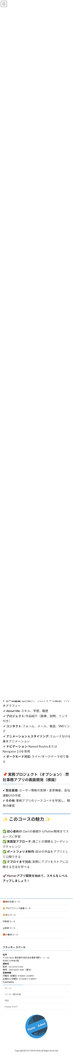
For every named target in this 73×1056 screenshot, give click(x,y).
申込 (7, 1000)
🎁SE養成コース (10, 934)
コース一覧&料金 (13, 994)
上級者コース (9, 928)
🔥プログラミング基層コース (17, 908)
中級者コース (9, 921)
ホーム (8, 988)
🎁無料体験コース (11, 901)
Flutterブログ (11, 1006)
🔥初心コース (9, 914)
